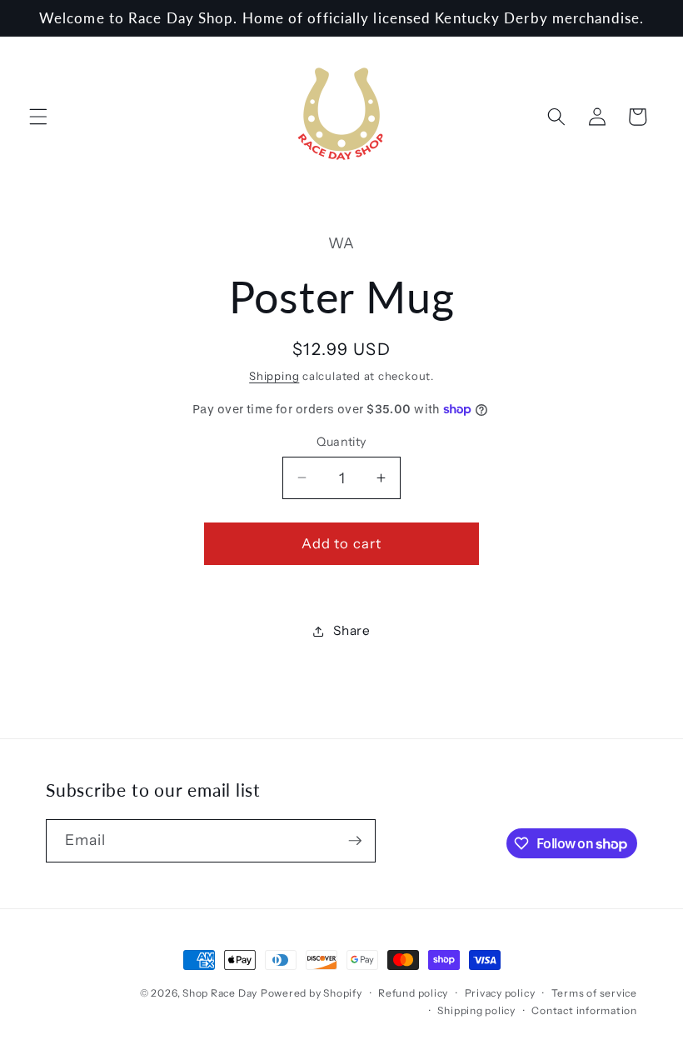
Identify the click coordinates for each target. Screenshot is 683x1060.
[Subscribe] (355, 840)
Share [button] (351, 630)
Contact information (584, 1010)
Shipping (274, 375)
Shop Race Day (219, 993)
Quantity (341, 441)
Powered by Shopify (311, 993)
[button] (38, 117)
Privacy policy (500, 993)
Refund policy (413, 993)
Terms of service (594, 993)
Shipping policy (476, 1010)
